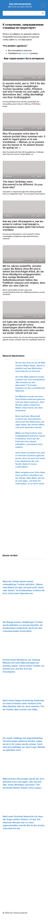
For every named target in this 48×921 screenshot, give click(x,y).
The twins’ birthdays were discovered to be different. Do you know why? (23, 184)
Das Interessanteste (20, 4)
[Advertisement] (24, 520)
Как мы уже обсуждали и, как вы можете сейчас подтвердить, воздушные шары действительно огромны (23, 225)
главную (25, 53)
